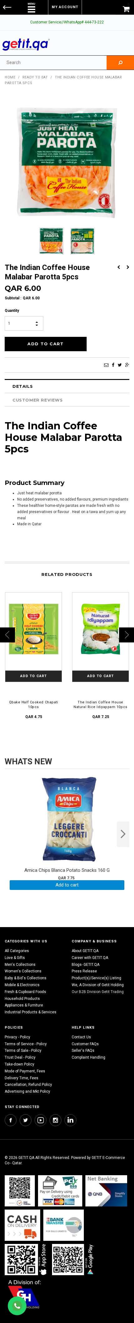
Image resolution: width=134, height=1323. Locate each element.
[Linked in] (70, 1120)
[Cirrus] (24, 1293)
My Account (65, 7)
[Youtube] (40, 1120)
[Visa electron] (63, 1225)
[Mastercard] (106, 1190)
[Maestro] (27, 1259)
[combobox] (53, 63)
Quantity (12, 310)
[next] (123, 834)
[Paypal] (20, 1190)
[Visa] (60, 1190)
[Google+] (127, 364)
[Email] (106, 364)
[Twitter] (120, 364)
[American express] (22, 1225)
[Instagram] (55, 1120)
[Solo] (73, 1259)
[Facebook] (113, 364)
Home (10, 77)
